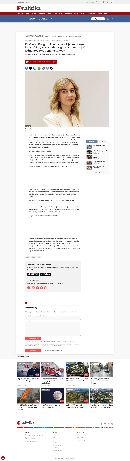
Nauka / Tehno (91, 13)
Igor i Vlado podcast (81, 435)
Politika (27, 13)
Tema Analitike (20, 2)
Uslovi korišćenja (57, 445)
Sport (55, 13)
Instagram (100, 2)
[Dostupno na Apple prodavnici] (33, 274)
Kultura (76, 13)
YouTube (107, 2)
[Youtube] (41, 287)
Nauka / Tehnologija (97, 427)
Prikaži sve (98, 172)
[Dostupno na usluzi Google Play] (45, 274)
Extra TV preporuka (81, 437)
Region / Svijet (68, 13)
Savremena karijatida (108, 427)
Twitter (104, 2)
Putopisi (34, 2)
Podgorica (41, 35)
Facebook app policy (57, 450)
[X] (37, 287)
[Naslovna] (3, 458)
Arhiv (54, 437)
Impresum (55, 435)
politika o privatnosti (65, 341)
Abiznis (49, 13)
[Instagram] (33, 287)
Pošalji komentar (33, 338)
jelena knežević (30, 257)
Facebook (96, 2)
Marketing (55, 442)
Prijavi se (33, 351)
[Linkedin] (34, 68)
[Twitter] (30, 68)
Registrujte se (58, 350)
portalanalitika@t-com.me (33, 441)
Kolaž (60, 13)
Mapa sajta (55, 447)
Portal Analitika (28, 35)
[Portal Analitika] (28, 8)
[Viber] (43, 68)
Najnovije (20, 13)
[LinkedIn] (45, 287)
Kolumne (28, 2)
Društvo (34, 13)
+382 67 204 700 (31, 438)
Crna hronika (42, 13)
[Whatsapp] (39, 68)
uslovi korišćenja (73, 341)
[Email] (47, 68)
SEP (39, 257)
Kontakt (55, 440)
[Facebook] (26, 68)
